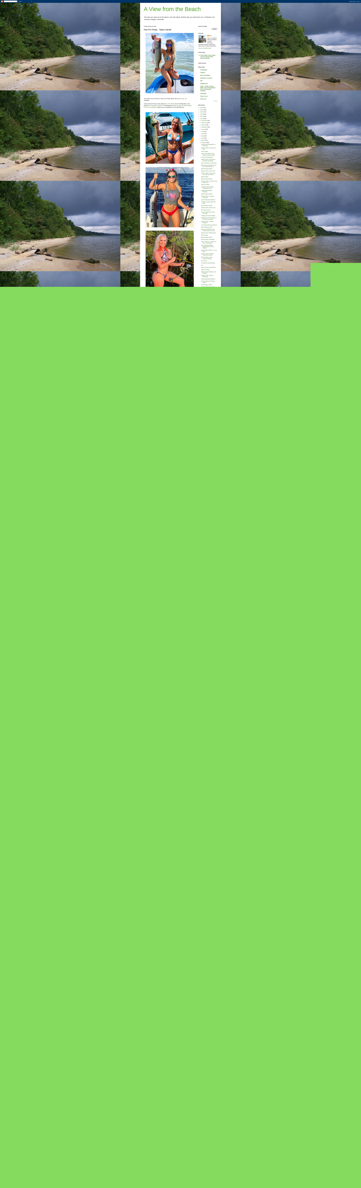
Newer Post (147, 1158)
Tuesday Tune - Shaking (207, 374)
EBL (201, 80)
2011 (201, 484)
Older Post (189, 1158)
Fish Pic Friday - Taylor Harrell (209, 338)
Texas (161, 1105)
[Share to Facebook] (169, 1103)
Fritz (210, 35)
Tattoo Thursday (205, 184)
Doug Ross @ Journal (206, 78)
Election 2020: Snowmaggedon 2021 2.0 (208, 386)
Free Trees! (204, 261)
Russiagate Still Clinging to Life (209, 391)
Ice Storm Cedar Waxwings (208, 263)
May (202, 136)
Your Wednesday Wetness (208, 362)
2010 (201, 487)
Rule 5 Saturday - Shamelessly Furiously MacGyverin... (209, 324)
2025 (201, 109)
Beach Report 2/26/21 (206, 168)
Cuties (149, 1105)
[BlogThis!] (165, 1103)
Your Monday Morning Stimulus (209, 225)
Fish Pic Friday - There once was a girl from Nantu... (208, 174)
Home (168, 1158)
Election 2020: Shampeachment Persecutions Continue (207, 348)
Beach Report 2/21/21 (206, 227)
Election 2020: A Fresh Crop (208, 207)
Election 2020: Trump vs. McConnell (207, 276)
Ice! (202, 265)
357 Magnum (203, 70)
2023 (201, 114)
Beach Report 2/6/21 (206, 393)
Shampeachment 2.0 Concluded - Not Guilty (207, 312)
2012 (201, 482)
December (204, 120)
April (202, 138)
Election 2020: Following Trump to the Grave (207, 254)
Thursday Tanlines (206, 210)
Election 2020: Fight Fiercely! (208, 233)
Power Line (203, 99)
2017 (201, 471)
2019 (201, 467)
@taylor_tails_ (181, 98)
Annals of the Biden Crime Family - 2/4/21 (208, 415)
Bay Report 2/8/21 (205, 376)
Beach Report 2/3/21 (206, 422)
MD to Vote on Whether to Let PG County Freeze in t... (208, 166)
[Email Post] (160, 1103)
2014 (201, 478)
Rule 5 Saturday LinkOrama (155, 105)
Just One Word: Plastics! (207, 433)
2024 (201, 112)
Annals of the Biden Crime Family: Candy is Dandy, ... (208, 154)
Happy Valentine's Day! (207, 309)
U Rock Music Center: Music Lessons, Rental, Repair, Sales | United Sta (208, 57)
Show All (215, 101)
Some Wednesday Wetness (208, 199)
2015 (201, 476)
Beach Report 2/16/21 (206, 284)
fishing (155, 1105)
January (203, 462)
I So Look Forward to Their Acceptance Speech (208, 436)
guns (158, 1105)
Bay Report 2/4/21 (205, 412)
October (203, 125)
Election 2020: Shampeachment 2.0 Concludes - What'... (207, 306)
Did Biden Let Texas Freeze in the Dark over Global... (209, 218)
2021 (201, 118)
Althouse (202, 72)
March (203, 140)
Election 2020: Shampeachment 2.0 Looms (209, 440)
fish (152, 1105)
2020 (201, 465)
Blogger (187, 1176)
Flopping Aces (204, 83)
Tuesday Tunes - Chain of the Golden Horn (208, 443)
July (202, 131)
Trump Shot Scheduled (207, 157)
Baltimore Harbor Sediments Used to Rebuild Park (208, 354)
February (203, 142)
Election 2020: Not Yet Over (208, 171)
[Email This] (163, 1103)
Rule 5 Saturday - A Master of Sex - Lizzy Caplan (208, 242)
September (204, 127)
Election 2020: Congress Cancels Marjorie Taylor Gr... (209, 405)
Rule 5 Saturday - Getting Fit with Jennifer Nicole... (208, 399)
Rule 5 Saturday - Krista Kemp (209, 163)
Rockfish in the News (206, 364)
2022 (201, 116)
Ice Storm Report (205, 302)
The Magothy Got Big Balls (208, 450)
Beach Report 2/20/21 (206, 237)
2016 (201, 473)
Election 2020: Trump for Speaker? (207, 222)
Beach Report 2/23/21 (206, 205)
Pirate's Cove (204, 96)
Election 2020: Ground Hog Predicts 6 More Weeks (208, 425)
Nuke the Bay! (204, 176)
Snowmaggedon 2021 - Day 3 (209, 431)
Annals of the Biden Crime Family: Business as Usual (208, 331)
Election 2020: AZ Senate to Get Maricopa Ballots (208, 160)
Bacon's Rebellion (205, 75)
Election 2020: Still (206, 417)
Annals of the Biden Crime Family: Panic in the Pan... (208, 230)
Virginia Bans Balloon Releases (206, 191)
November (204, 122)
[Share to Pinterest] (170, 1103)
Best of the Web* (169, 104)
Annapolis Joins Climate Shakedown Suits (207, 187)
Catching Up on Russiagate (208, 215)
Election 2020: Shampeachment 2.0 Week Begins (208, 380)
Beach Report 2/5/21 (206, 402)
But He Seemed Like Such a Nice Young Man (208, 428)
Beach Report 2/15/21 (206, 294)
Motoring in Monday (206, 383)
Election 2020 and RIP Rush (208, 267)
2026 (201, 107)
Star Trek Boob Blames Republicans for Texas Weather (207, 247)
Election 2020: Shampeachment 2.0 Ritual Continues (209, 359)
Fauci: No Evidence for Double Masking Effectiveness (209, 453)
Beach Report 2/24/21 (206, 194)
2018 (201, 469)
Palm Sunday (204, 151)
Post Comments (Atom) (157, 1160)
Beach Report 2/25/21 (206, 179)
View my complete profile (204, 48)
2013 (201, 480)
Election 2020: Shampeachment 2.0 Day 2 (209, 371)
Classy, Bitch (204, 341)
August (203, 129)
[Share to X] (167, 1103)
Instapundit (203, 93)
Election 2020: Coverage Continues (207, 197)
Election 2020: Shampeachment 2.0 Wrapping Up (207, 335)
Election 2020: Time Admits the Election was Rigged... (209, 396)
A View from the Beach (172, 9)
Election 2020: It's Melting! (207, 239)
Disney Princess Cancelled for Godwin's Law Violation (209, 344)
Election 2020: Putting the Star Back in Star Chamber (209, 456)
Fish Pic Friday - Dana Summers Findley (206, 258)
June (202, 133)
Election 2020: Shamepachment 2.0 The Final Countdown (208, 320)
